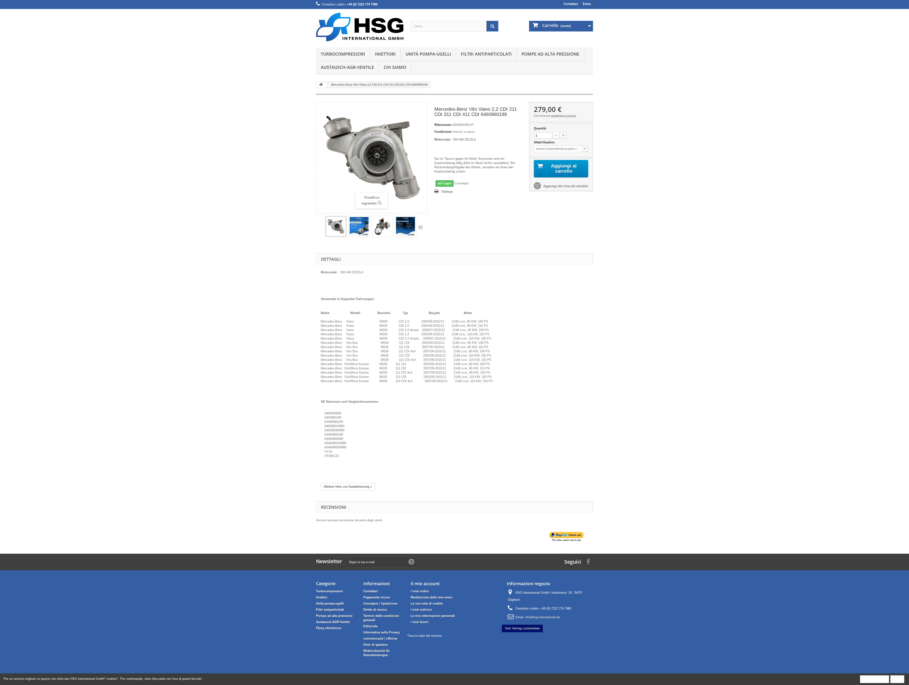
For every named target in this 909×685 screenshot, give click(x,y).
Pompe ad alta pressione (550, 54)
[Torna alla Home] (320, 85)
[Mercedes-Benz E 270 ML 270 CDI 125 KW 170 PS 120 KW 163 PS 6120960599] (335, 226)
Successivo (420, 227)
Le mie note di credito (427, 603)
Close (897, 679)
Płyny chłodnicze (328, 628)
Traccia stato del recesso (424, 635)
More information (874, 679)
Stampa (447, 191)
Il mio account (425, 583)
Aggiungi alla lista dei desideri (565, 186)
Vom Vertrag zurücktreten (522, 628)
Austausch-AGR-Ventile (347, 67)
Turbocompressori (343, 54)
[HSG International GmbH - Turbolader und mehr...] (360, 27)
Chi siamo (395, 67)
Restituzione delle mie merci (432, 597)
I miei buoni (419, 622)
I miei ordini (420, 591)
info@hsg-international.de (542, 617)
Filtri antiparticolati (486, 54)
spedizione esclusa (563, 116)
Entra (587, 4)
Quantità (540, 128)
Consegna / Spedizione (380, 603)
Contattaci (571, 4)
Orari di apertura (375, 644)
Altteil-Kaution (545, 142)
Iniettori (385, 54)
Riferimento (442, 125)
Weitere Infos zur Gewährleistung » (348, 486)
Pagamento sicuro (376, 597)
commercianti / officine (380, 638)
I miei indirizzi (421, 609)
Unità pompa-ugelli (428, 54)
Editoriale (370, 626)
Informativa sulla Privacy (381, 632)
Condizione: (443, 131)
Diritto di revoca (375, 609)
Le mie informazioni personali (433, 616)
